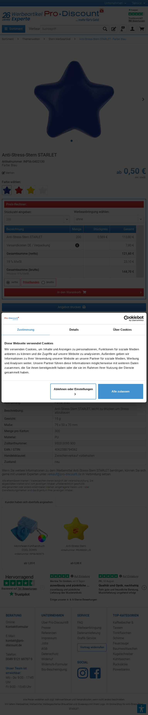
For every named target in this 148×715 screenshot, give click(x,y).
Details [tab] (74, 329)
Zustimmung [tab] (25, 329)
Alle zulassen (121, 391)
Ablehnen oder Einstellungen (73, 389)
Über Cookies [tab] (122, 329)
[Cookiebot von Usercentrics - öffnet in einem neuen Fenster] (127, 318)
